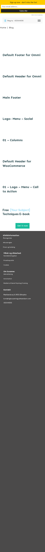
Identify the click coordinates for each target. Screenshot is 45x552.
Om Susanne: (9, 271)
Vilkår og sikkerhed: (12, 253)
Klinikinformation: (11, 235)
